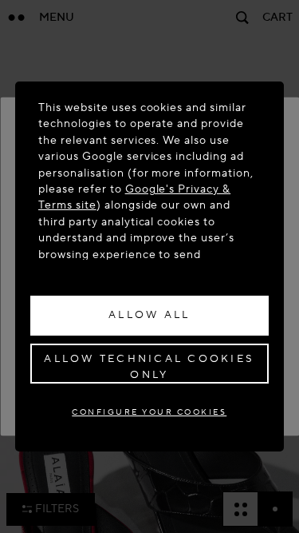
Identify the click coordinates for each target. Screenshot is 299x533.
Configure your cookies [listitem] (149, 412)
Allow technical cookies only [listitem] (149, 366)
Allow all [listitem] (149, 314)
